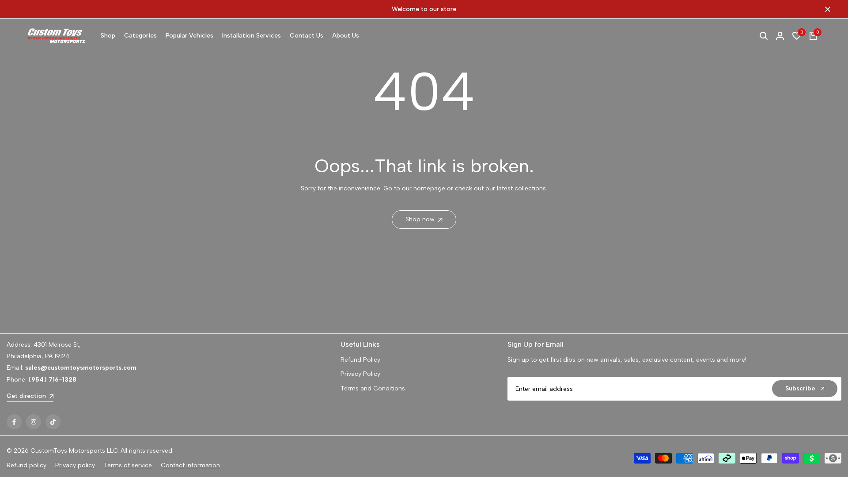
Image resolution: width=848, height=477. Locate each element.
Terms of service (128, 465)
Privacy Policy (360, 374)
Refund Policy (360, 359)
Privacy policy (75, 465)
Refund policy (26, 465)
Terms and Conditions (373, 388)
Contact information (190, 465)
